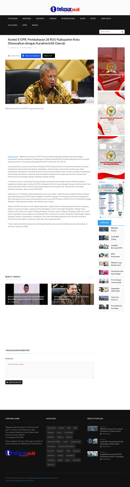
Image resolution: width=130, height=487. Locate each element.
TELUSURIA (12, 25)
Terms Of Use (29, 481)
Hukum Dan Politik (54, 442)
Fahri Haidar (27, 48)
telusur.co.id (13, 156)
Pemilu (60, 455)
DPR (75, 428)
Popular (104, 223)
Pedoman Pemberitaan (49, 478)
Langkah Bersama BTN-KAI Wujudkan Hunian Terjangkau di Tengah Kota (112, 456)
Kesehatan (51, 446)
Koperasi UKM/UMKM (66, 446)
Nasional (76, 451)
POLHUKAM (13, 19)
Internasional (75, 442)
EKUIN (82, 19)
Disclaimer (9, 481)
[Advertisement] (49, 134)
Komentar (9, 359)
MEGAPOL (40, 19)
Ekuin (59, 432)
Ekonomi (51, 432)
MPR (68, 451)
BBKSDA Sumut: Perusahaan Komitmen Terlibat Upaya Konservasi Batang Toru (111, 431)
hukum (69, 437)
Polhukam (51, 460)
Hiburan (60, 437)
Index (66, 442)
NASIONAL (27, 19)
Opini (24, 25)
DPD (68, 428)
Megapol (60, 451)
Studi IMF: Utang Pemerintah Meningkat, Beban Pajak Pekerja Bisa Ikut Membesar (111, 444)
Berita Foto (51, 428)
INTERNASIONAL (68, 19)
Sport (67, 460)
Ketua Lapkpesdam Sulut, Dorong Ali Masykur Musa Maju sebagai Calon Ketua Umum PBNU (26, 298)
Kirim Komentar (15, 382)
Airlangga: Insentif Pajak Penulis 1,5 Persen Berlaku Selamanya (71, 298)
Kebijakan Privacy (35, 478)
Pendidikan (70, 455)
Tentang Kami (18, 481)
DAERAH (53, 19)
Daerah (61, 428)
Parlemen (51, 455)
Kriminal (51, 451)
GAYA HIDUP (106, 19)
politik (60, 460)
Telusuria (51, 465)
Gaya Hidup (68, 432)
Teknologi (76, 460)
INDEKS (35, 25)
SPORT (93, 19)
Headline (51, 437)
